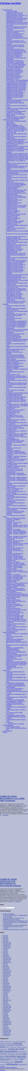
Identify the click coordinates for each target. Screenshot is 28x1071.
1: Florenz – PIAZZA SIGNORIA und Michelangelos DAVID (15, 630)
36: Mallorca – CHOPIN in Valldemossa (16, 456)
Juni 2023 (5, 979)
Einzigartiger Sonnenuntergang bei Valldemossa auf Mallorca (14, 366)
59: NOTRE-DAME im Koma (13, 395)
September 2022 (7, 990)
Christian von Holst (10, 3)
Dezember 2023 (7, 970)
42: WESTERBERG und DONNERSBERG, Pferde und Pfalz (15, 440)
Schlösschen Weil (4, 1062)
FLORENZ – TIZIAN (11, 523)
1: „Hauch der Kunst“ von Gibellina (15, 723)
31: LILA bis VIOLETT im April (14, 469)
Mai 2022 (5, 996)
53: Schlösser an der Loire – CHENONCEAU (13, 407)
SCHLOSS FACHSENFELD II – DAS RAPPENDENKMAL (16, 193)
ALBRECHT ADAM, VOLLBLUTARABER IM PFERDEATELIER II (13, 211)
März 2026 (5, 941)
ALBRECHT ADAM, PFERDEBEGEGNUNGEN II (14, 199)
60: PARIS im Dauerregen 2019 (14, 394)
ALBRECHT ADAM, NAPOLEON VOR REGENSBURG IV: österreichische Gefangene (17, 151)
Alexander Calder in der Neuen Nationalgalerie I (14, 316)
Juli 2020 (5, 1013)
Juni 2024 (5, 965)
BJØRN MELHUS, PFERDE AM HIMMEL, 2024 (14, 124)
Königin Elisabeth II (18, 1054)
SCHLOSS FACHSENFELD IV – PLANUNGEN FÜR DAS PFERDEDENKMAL (15, 187)
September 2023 (7, 975)
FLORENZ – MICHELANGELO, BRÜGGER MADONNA (15, 541)
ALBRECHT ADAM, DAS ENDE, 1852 (16, 129)
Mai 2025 (5, 952)
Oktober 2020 (6, 1008)
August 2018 (6, 1035)
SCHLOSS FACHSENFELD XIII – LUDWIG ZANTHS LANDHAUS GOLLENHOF (15, 46)
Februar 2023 (6, 983)
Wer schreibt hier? (7, 730)
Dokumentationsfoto (4, 1049)
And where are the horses (6, 1043)
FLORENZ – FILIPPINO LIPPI (14, 570)
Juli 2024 (5, 963)
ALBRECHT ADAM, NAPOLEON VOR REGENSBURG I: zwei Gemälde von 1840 (17, 160)
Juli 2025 (5, 949)
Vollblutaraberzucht (23, 1064)
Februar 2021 (6, 1004)
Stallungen (11, 1062)
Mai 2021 (5, 1001)
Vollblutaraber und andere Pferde (11, 119)
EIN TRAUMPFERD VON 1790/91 (15, 126)
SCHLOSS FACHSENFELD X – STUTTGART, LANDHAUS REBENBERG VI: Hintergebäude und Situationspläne (16, 57)
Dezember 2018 (7, 1029)
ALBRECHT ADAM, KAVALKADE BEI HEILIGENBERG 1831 (17, 240)
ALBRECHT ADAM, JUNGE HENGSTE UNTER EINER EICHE (17, 172)
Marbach (2, 1057)
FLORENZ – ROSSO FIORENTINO (15, 531)
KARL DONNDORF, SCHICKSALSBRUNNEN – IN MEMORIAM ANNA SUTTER (14, 13)
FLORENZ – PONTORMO (13, 529)
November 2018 (7, 1031)
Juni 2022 (5, 994)
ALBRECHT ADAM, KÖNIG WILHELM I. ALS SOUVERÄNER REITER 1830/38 (15, 114)
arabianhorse (3, 1045)
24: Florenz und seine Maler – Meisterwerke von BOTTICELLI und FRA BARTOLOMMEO (17, 597)
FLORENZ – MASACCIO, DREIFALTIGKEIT (13, 580)
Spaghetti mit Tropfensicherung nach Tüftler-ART (15, 929)
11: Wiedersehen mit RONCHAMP (15, 699)
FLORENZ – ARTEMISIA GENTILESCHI (13, 520)
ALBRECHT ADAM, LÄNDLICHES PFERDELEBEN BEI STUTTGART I (16, 89)
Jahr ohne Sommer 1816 (10, 1052)
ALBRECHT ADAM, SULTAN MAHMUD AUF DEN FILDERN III (15, 264)
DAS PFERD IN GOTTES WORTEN (16, 128)
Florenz (5, 516)
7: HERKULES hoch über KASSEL (15, 511)
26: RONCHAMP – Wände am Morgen (16, 478)
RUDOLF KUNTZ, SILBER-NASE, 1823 (17, 163)
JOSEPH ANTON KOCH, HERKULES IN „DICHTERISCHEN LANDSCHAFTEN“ (16, 652)
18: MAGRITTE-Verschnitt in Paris (15, 683)
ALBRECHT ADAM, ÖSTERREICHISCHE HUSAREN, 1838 (16, 165)
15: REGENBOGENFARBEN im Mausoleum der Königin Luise (14, 689)
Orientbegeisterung (21, 1057)
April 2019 (5, 1027)
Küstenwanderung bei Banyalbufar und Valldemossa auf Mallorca (16, 361)
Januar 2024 (6, 969)
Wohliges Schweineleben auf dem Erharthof (17, 339)
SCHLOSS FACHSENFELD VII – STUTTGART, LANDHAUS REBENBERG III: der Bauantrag (15, 69)
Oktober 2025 (6, 945)
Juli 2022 (5, 993)
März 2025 (5, 955)
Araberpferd (17, 1043)
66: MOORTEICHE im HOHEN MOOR (16, 383)
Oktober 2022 (6, 989)
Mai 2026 (5, 938)
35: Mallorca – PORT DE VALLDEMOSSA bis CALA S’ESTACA (16, 458)
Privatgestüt (12, 1059)
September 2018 (7, 1034)
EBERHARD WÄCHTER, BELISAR (16, 661)
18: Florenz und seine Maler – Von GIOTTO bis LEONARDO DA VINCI (16, 618)
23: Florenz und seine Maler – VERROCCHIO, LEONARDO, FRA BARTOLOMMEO (15, 601)
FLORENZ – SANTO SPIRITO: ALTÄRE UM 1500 (14, 568)
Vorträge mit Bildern (8, 725)
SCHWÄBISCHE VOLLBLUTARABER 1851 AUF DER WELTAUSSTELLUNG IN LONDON (17, 24)
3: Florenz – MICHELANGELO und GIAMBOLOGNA (15, 624)
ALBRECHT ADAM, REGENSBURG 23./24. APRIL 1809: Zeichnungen (16, 140)
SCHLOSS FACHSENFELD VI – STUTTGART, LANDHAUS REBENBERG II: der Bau (15, 73)
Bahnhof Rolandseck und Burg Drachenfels (17, 329)
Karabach (17, 1052)
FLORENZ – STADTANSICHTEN (15, 588)
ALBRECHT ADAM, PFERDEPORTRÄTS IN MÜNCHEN (16, 252)
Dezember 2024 (7, 958)
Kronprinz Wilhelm (3, 1054)
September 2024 (7, 962)
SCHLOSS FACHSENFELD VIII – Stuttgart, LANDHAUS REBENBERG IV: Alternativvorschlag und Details (16, 65)
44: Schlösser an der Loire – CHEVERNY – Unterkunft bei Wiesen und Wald (16, 434)
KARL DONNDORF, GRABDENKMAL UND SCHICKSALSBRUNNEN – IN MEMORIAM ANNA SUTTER (17, 20)
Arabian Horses (10, 1045)
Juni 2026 (5, 937)
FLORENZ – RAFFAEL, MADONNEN (16, 532)
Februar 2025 (6, 956)
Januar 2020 (6, 1020)
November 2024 (7, 959)
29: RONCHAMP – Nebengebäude (15, 473)
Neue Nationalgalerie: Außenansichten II (16, 324)
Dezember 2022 (7, 986)
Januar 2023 (6, 984)
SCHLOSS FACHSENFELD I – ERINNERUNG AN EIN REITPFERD (16, 196)
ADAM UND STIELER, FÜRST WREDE (17, 170)
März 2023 (5, 982)
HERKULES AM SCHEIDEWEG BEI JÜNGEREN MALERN (15, 640)
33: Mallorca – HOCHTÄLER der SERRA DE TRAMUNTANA (17, 464)
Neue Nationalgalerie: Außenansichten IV (16, 321)
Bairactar (3, 1047)
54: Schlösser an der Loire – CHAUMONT (17, 405)
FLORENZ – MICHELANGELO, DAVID (17, 543)
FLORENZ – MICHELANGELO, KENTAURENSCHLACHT (15, 554)
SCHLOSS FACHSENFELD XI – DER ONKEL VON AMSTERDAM (16, 52)
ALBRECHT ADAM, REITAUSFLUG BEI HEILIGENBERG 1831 (16, 237)
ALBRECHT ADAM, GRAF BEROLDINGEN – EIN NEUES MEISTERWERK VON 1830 (14, 249)
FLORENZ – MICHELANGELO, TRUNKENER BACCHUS (15, 548)
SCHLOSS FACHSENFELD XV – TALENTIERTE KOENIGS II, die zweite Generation (16, 38)
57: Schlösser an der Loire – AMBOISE (16, 400)
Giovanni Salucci (10, 1051)
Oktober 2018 (6, 1032)
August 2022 (6, 991)
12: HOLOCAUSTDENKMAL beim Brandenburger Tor (15, 500)
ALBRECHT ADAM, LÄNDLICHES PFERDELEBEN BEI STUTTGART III (16, 83)
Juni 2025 (5, 951)
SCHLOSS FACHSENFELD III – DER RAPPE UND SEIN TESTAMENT (16, 190)
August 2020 (6, 1011)
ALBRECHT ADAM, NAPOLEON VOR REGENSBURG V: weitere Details (17, 147)
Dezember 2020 (7, 1006)
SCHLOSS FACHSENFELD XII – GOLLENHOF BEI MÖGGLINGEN (15, 50)
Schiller (21, 1059)
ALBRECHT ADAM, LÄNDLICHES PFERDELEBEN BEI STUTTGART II (16, 86)
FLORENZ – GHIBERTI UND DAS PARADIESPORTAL (15, 586)
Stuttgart (19, 1061)
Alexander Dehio (15, 1041)
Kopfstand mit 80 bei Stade (13, 335)
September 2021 (7, 1000)
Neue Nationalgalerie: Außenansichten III (16, 322)
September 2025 (7, 946)
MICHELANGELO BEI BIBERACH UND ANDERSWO (15, 590)
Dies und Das (6, 670)
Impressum (2, 1067)
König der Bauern (11, 1054)
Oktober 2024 (6, 960)
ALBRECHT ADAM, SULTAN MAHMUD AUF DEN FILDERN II (15, 92)
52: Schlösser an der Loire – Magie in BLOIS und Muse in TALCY (15, 410)
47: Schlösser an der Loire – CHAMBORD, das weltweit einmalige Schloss (17, 426)
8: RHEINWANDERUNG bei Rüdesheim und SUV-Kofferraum (16, 509)
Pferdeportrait (4, 1059)
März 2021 (5, 1003)
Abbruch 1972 (8, 1041)
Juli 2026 (5, 935)
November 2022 (7, 987)
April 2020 (5, 1015)
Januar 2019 (6, 1028)
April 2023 (5, 980)
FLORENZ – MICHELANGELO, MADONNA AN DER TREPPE (15, 557)
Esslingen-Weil (13, 1049)
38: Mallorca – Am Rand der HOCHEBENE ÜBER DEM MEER (15, 451)
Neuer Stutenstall (8, 1057)
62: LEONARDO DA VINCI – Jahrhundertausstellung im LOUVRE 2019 (16, 593)
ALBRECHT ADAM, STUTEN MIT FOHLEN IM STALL (15, 207)
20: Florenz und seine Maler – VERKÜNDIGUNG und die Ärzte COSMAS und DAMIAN (15, 612)
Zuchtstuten (2, 1066)
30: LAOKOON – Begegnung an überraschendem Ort (14, 471)
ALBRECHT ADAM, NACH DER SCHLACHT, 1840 (15, 131)
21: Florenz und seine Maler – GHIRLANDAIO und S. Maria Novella (16, 609)
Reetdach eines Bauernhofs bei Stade (15, 333)
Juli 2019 (5, 1025)
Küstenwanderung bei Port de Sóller (15, 356)
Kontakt (5, 732)
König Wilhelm (10, 1056)
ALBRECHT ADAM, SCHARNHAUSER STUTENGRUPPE (16, 204)
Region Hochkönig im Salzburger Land (16, 314)
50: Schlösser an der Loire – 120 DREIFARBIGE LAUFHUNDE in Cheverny (15, 417)
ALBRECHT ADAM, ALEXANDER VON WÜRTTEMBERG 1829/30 (16, 117)
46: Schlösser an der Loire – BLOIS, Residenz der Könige (15, 428)
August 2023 (6, 976)
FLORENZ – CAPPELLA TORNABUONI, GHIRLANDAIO (15, 562)
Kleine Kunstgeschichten (9, 632)
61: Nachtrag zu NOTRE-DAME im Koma (17, 393)
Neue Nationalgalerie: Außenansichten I (16, 325)
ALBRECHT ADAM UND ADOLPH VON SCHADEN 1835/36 (16, 214)
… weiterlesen (4, 815)
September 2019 (7, 1024)
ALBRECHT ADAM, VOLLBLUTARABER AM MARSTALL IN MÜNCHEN (16, 225)
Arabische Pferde (19, 1045)
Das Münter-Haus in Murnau (13, 338)
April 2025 (5, 953)
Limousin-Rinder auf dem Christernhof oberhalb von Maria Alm (15, 309)
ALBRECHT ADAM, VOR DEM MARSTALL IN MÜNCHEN (15, 221)
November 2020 (7, 1007)
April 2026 (5, 939)
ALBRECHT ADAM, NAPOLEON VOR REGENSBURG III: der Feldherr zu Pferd (17, 154)
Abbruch (2, 1041)
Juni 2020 (5, 1014)
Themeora (2, 1070)
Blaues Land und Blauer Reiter (13, 336)
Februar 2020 (6, 1018)
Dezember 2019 (7, 1021)
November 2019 (7, 1022)
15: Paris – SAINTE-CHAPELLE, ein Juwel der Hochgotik (15, 492)
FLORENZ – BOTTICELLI (13, 574)
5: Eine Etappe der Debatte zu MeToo (15, 715)
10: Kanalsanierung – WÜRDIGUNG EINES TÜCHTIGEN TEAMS (15, 702)
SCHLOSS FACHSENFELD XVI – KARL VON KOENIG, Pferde (15, 34)
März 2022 (5, 998)
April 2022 (5, 997)
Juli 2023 (5, 977)
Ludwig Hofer (21, 1056)
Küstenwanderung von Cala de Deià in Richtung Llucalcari (15, 358)
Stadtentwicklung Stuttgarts (13, 726)
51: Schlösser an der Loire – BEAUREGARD (13, 413)
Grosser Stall (23, 1051)
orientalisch (14, 1057)
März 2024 (5, 966)
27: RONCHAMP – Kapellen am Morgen (16, 477)
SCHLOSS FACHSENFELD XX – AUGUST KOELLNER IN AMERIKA (16, 183)
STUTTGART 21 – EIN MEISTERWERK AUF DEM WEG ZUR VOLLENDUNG (17, 81)
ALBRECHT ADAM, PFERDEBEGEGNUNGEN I (13, 202)
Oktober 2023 (6, 973)
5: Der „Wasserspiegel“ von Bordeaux (15, 515)
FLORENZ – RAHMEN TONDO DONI (16, 536)
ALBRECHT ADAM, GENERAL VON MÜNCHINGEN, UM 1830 (16, 245)
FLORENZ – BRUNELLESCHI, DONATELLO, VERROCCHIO (14, 578)
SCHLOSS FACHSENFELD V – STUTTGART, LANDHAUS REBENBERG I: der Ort (14, 77)
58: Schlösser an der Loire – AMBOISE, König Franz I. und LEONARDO (16, 397)
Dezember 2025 (7, 942)
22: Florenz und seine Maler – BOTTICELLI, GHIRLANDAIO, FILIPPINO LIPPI (14, 605)
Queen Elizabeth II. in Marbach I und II (16, 111)
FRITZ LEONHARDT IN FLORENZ (16, 518)
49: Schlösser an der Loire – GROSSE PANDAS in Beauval (15, 420)
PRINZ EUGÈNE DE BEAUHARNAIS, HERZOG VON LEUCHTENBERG (16, 261)
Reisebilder (6, 304)
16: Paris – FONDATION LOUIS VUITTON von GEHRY (14, 489)
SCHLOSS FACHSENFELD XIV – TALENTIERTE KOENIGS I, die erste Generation (16, 42)
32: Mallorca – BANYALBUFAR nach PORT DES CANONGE (16, 466)
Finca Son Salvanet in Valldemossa (14, 354)
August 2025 (6, 948)
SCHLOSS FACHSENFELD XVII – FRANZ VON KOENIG (15, 31)
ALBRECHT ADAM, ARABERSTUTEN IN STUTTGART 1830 (17, 109)
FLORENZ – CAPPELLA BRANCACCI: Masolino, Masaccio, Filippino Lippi (17, 583)
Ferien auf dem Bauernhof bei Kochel (15, 349)
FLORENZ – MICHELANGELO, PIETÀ (17, 525)
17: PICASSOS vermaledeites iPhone (15, 684)
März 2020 (5, 1017)
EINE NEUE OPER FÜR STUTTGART (16, 26)
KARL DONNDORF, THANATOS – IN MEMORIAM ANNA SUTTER (16, 16)
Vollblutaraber (12, 1064)
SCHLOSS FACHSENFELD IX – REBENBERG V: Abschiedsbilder (15, 61)
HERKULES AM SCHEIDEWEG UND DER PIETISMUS (15, 648)
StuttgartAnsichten (7, 9)
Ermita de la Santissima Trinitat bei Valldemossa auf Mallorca (14, 364)
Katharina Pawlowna (23, 1052)
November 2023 (7, 972)
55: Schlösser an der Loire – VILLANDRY (17, 404)
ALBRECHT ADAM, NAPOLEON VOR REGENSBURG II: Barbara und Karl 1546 (17, 157)
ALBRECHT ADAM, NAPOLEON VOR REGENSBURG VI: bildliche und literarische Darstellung (17, 144)
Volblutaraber (2, 1064)
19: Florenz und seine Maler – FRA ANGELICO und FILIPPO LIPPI (15, 616)
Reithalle (16, 1059)
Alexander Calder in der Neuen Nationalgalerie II (14, 319)
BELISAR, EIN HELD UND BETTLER (16, 663)
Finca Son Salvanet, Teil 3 (12, 350)
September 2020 (7, 1010)
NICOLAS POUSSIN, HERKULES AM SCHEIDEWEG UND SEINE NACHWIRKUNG (16, 656)
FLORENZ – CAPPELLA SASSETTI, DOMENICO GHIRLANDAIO (16, 565)
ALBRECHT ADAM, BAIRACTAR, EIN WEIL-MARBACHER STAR (17, 100)
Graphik (19, 1051)
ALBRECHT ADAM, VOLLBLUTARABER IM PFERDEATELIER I (13, 218)
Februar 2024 (6, 968)
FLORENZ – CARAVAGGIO (14, 522)
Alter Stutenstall (22, 1041)
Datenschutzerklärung (11, 1067)
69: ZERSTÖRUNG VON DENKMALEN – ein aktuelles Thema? (16, 375)
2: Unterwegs (9, 722)
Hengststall (3, 1052)
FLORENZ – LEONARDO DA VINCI (16, 576)
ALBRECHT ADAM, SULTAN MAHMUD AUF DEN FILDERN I (15, 95)
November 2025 (7, 944)
